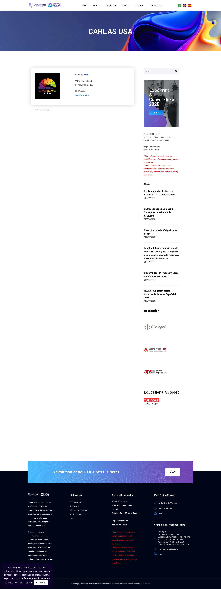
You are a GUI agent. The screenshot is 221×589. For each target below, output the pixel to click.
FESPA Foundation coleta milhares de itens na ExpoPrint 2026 (160, 294)
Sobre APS (74, 506)
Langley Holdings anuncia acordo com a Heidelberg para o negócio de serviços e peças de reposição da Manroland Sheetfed (161, 253)
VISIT (156, 112)
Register (155, 5)
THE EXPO (139, 5)
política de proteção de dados (35, 578)
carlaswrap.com (82, 95)
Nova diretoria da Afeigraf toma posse (160, 232)
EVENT (95, 5)
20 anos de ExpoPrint (78, 510)
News (124, 5)
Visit (172, 471)
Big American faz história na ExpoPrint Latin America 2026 (159, 193)
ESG (72, 518)
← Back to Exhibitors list (40, 110)
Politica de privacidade (79, 514)
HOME (84, 5)
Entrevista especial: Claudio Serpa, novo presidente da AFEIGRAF (158, 212)
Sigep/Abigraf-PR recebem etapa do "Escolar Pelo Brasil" (161, 274)
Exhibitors (111, 5)
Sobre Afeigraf (75, 502)
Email (160, 513)
